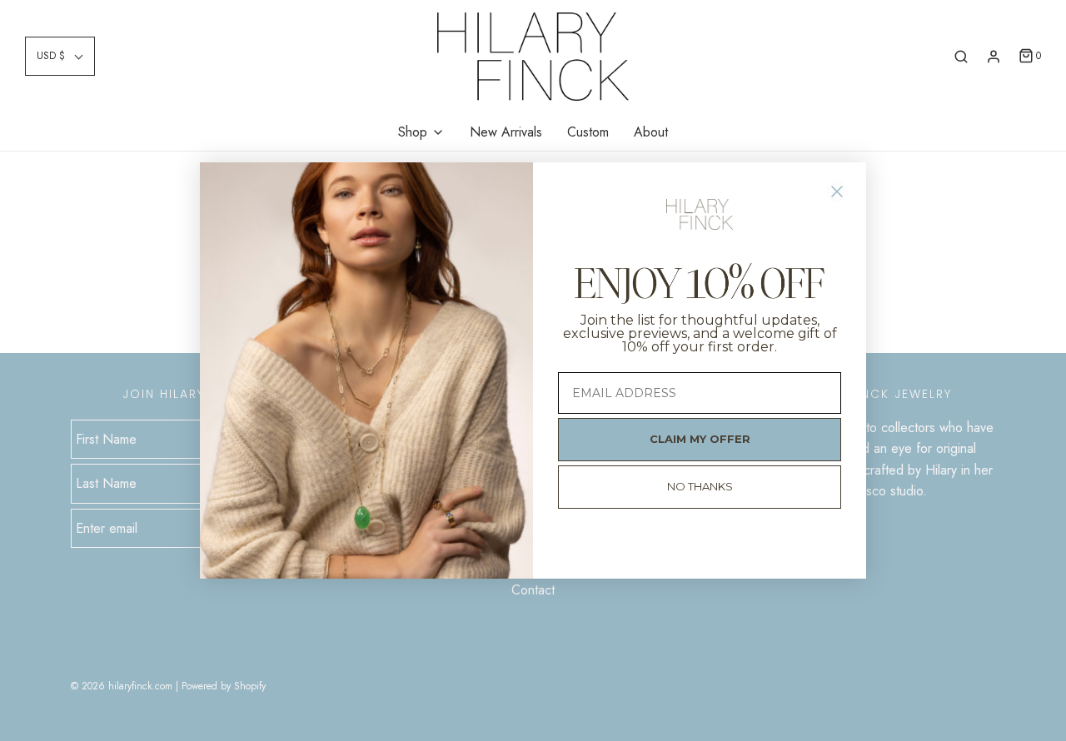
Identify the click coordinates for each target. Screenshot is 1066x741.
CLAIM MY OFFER (700, 438)
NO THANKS (700, 486)
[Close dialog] (836, 191)
